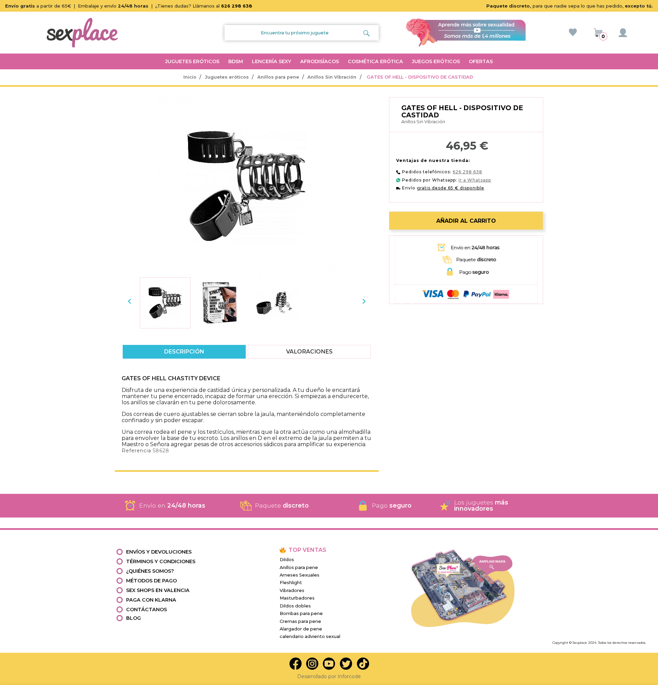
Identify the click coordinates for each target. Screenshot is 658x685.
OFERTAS (481, 61)
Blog (133, 618)
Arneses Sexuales (299, 575)
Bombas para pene (301, 613)
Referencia (136, 451)
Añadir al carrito (466, 221)
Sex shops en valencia (158, 590)
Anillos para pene (299, 567)
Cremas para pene (300, 621)
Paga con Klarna (151, 600)
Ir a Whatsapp (475, 180)
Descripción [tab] (184, 351)
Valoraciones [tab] (309, 351)
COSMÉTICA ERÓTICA (375, 61)
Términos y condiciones (160, 561)
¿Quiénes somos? (150, 571)
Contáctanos (146, 609)
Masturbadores (297, 598)
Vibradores (292, 590)
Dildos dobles (295, 605)
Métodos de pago (151, 581)
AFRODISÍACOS (319, 61)
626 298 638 (236, 6)
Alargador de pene (301, 628)
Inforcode (349, 676)
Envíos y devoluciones (159, 552)
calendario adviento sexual (310, 636)
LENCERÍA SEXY (271, 61)
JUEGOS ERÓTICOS (436, 61)
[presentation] (129, 301)
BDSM (235, 61)
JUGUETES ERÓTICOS (192, 61)
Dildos (287, 559)
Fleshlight (291, 582)
